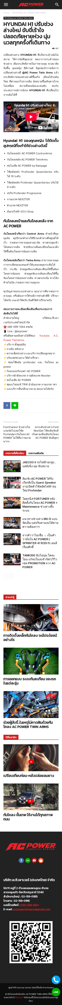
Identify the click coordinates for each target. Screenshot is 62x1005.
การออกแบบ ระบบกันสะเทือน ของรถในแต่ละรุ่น (29, 681)
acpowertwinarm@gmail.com (32, 909)
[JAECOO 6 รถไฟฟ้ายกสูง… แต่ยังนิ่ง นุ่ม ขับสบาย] (12, 466)
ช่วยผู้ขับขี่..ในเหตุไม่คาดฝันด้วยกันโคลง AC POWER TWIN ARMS (28, 724)
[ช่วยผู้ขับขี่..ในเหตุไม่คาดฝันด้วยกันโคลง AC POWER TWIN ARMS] (31, 704)
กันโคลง (19, 997)
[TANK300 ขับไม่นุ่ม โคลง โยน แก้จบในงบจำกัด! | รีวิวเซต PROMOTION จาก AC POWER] (12, 559)
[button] (5, 4)
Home (6, 12)
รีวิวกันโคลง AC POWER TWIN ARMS (29, 12)
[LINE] (14, 405)
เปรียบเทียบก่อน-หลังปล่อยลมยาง (28, 775)
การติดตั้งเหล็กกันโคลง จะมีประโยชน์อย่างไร (30, 637)
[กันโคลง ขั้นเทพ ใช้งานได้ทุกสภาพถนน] (31, 797)
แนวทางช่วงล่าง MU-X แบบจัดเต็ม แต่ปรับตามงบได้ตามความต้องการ (40, 522)
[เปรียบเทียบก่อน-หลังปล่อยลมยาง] (31, 757)
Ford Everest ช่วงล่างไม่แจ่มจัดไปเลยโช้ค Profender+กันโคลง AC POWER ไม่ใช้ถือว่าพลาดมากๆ (17, 434)
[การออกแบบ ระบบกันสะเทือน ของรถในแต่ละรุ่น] (31, 661)
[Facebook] (6, 405)
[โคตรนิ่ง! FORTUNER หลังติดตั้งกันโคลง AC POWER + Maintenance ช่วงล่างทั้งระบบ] (12, 503)
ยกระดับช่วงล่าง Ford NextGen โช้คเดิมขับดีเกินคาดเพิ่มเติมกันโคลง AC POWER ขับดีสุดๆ (45, 432)
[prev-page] (5, 576)
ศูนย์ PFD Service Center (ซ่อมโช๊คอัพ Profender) (31, 987)
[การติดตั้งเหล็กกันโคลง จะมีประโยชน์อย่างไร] (31, 617)
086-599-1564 (29, 905)
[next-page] (11, 576)
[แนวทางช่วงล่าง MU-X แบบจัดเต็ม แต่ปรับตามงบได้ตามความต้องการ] (12, 523)
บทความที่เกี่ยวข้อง (15, 453)
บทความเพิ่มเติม (36, 453)
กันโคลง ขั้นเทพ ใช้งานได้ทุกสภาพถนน (28, 817)
